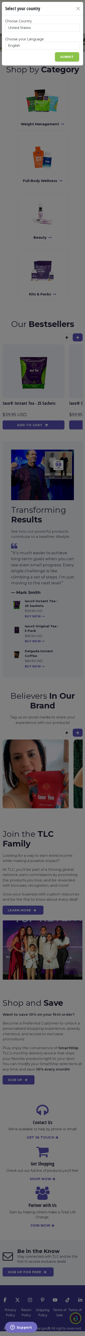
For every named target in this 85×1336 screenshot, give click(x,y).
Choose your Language (24, 39)
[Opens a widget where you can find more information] (21, 1328)
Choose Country (18, 21)
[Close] (78, 8)
